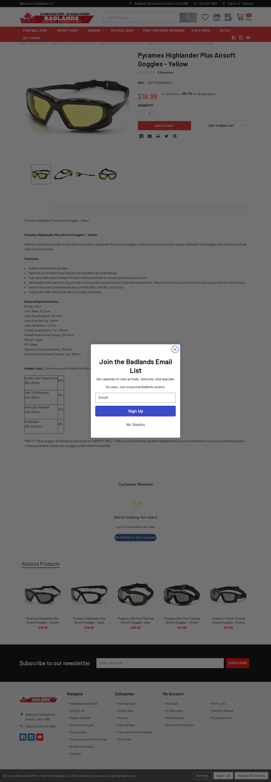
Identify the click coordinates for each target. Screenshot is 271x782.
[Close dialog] (175, 349)
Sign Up (135, 411)
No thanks (135, 424)
